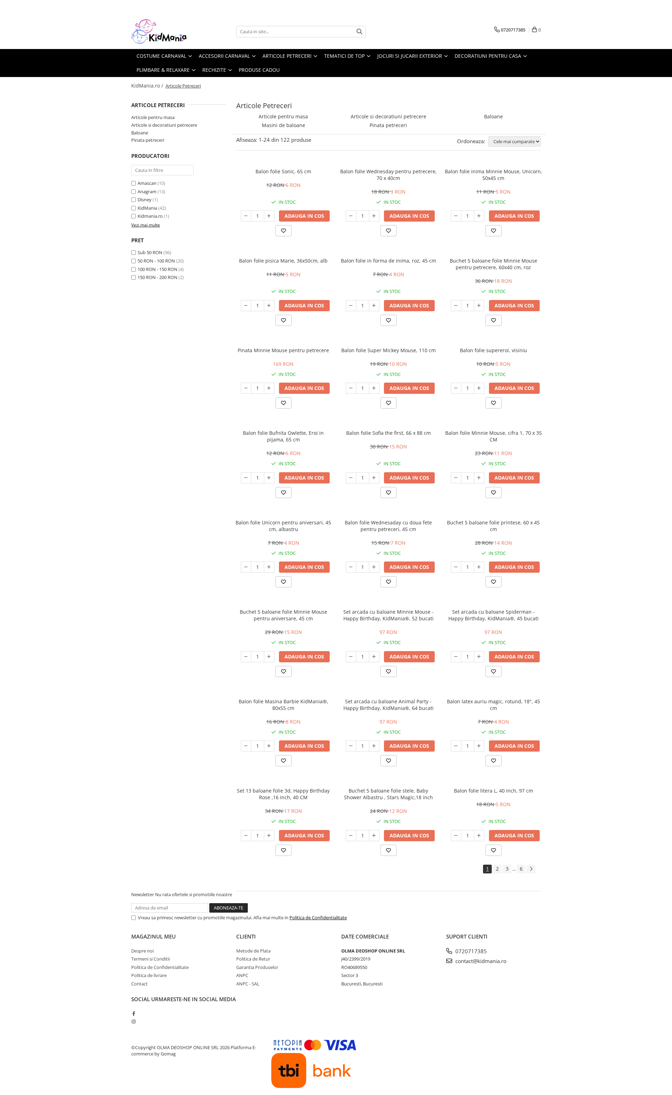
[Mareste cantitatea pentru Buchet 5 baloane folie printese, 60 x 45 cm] (479, 567)
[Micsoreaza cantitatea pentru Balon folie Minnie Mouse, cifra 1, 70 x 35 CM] (456, 477)
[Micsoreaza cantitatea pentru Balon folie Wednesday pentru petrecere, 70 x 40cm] (351, 216)
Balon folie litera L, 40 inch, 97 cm (493, 790)
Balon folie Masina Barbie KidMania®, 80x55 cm (283, 704)
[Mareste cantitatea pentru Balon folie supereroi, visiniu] (479, 388)
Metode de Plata (253, 951)
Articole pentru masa (153, 117)
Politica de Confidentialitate (318, 917)
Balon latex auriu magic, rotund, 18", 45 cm (493, 704)
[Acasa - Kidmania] (166, 31)
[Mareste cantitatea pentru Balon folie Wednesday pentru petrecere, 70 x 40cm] (374, 216)
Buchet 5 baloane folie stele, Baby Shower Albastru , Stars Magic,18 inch (388, 794)
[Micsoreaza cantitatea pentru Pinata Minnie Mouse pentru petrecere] (246, 388)
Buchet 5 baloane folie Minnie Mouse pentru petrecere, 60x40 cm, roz (493, 264)
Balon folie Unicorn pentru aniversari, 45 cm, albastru (283, 525)
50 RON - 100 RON (156, 261)
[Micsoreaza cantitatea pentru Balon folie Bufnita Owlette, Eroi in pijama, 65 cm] (246, 477)
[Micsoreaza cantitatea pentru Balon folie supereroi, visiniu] (456, 388)
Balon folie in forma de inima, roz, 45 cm (388, 260)
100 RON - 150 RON (157, 269)
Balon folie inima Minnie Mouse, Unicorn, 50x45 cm (493, 174)
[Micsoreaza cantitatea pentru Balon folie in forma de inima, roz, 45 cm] (351, 305)
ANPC (242, 975)
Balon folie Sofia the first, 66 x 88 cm (388, 433)
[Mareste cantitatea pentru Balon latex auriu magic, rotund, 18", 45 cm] (479, 746)
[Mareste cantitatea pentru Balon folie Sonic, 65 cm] (269, 216)
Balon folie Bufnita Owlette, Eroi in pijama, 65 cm (283, 436)
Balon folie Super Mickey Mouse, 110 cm (388, 350)
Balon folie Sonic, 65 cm (283, 171)
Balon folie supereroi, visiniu (493, 350)
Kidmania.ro (150, 216)
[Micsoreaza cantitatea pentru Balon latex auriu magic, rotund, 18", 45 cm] (456, 746)
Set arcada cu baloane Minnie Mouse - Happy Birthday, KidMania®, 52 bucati (388, 615)
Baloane (139, 133)
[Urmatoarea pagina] (531, 869)
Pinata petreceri (147, 140)
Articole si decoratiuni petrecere (164, 125)
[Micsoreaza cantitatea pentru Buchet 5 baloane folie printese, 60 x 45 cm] (456, 567)
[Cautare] (359, 31)
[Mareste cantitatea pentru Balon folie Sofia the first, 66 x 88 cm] (374, 477)
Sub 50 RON (150, 252)
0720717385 (470, 951)
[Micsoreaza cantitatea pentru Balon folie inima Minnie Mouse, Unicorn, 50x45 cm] (456, 216)
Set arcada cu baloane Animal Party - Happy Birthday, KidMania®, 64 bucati (388, 704)
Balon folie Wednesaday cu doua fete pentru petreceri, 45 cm (388, 525)
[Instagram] (133, 1021)
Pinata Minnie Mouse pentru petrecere (283, 350)
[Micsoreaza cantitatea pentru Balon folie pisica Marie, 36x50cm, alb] (246, 305)
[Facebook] (133, 1013)
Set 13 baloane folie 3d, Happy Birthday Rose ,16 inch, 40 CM (283, 794)
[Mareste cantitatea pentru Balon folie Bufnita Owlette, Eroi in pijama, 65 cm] (269, 477)
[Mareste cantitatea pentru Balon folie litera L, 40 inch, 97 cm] (479, 835)
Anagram (147, 191)
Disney (145, 199)
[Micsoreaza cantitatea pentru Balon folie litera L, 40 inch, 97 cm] (456, 835)
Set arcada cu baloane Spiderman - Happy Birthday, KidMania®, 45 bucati (493, 615)
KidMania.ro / (147, 85)
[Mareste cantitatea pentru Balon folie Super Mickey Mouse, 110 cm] (374, 388)
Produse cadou (259, 70)
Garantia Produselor (257, 967)
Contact (139, 984)
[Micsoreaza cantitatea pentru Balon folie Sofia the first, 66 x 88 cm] (351, 477)
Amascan (147, 183)
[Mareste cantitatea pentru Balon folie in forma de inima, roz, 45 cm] (374, 305)
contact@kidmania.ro (480, 960)
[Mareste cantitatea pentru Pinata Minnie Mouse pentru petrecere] (269, 388)
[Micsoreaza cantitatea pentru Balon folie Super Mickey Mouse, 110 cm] (351, 388)
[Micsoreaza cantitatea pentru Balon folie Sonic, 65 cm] (246, 216)
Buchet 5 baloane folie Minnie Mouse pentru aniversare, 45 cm (283, 615)
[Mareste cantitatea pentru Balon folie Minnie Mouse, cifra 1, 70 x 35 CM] (479, 477)
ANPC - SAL (247, 984)
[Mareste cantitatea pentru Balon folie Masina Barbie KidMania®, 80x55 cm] (269, 746)
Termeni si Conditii (150, 959)
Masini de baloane (283, 125)
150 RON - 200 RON (157, 277)
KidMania (147, 208)
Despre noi (142, 951)
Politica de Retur (253, 959)
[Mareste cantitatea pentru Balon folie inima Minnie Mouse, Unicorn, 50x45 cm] (479, 216)
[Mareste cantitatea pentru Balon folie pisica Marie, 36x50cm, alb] (269, 305)
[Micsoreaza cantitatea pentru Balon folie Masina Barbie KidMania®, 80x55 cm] (246, 746)
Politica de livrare (149, 975)
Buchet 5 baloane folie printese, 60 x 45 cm (493, 525)
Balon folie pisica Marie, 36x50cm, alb (283, 260)
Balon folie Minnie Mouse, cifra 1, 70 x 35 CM (493, 436)
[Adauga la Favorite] (283, 230)
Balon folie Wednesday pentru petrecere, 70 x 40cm (388, 174)
